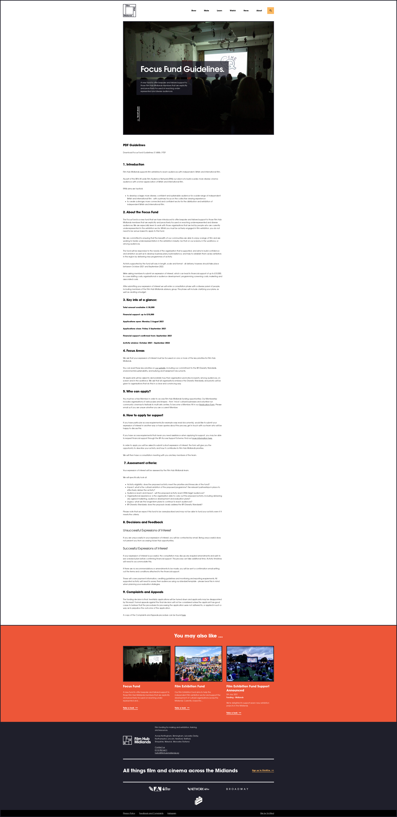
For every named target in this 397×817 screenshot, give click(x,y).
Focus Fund (131, 686)
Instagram (171, 813)
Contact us (160, 747)
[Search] (270, 10)
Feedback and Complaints (151, 813)
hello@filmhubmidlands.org (167, 753)
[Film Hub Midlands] (129, 10)
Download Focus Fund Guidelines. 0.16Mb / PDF (144, 152)
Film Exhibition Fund (190, 686)
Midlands (239, 697)
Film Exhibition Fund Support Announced (247, 688)
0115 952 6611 (161, 750)
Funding (230, 697)
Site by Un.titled (267, 813)
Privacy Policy (129, 813)
